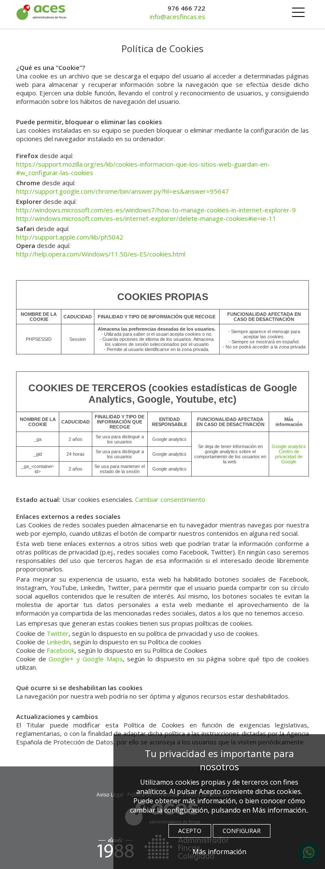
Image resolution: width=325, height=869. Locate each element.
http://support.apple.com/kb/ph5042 (69, 237)
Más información (219, 851)
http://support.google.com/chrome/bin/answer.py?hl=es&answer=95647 (122, 191)
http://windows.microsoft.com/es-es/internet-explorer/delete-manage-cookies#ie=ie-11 (146, 218)
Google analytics (289, 446)
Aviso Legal (110, 794)
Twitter (58, 633)
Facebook (60, 650)
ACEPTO (189, 831)
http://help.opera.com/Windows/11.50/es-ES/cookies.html (100, 254)
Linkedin (58, 642)
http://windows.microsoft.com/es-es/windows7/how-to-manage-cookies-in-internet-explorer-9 (156, 210)
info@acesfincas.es (177, 16)
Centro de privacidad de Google (289, 456)
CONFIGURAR (242, 831)
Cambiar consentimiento (170, 499)
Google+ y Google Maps (85, 659)
